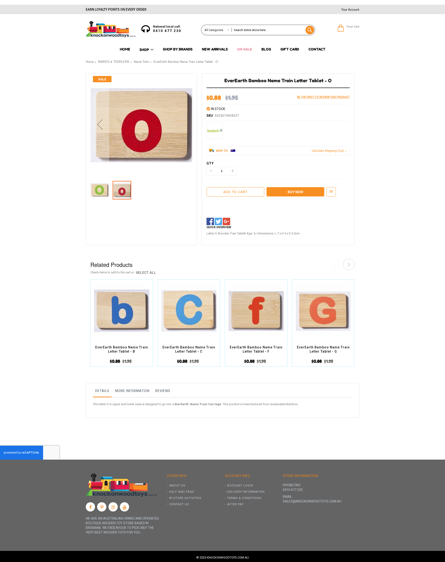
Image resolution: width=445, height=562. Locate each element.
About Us (177, 485)
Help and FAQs (181, 491)
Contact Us (179, 504)
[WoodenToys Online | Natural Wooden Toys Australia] (111, 29)
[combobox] (273, 30)
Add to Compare (331, 191)
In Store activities (185, 498)
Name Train (141, 61)
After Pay (235, 504)
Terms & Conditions (244, 498)
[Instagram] (113, 506)
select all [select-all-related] (146, 272)
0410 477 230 (167, 31)
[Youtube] (124, 506)
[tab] (102, 392)
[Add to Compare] (127, 316)
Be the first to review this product (323, 97)
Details (102, 391)
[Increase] (232, 171)
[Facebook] (90, 506)
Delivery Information (246, 491)
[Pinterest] (101, 506)
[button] (100, 124)
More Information (132, 391)
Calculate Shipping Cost (328, 150)
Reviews (162, 391)
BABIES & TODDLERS (113, 61)
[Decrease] (211, 171)
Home (90, 61)
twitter (218, 221)
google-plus (226, 221)
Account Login (240, 485)
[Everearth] (215, 131)
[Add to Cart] (116, 316)
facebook (210, 221)
